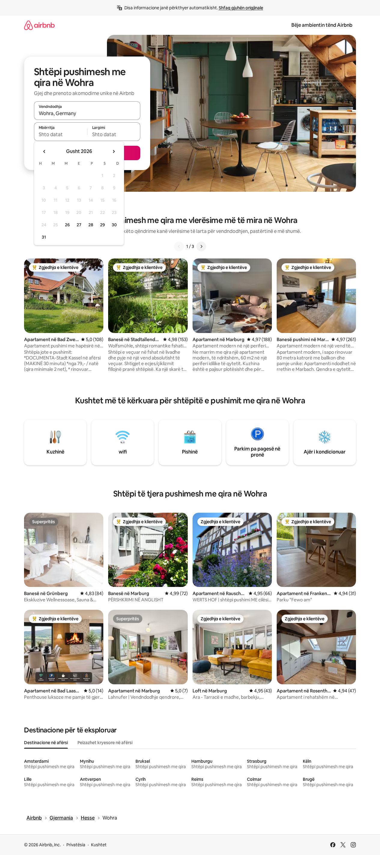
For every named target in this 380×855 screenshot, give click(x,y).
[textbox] (60, 134)
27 (79, 224)
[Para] (201, 246)
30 (114, 224)
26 (67, 224)
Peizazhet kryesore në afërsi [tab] (105, 742)
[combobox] (87, 113)
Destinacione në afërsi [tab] (46, 742)
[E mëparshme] (179, 246)
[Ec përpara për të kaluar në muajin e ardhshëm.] (113, 151)
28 (90, 224)
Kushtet (99, 844)
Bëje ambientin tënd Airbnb (321, 25)
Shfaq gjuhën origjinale (241, 8)
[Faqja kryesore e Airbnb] (39, 25)
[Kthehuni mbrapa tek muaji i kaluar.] (44, 151)
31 (44, 237)
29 (102, 224)
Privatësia (75, 844)
